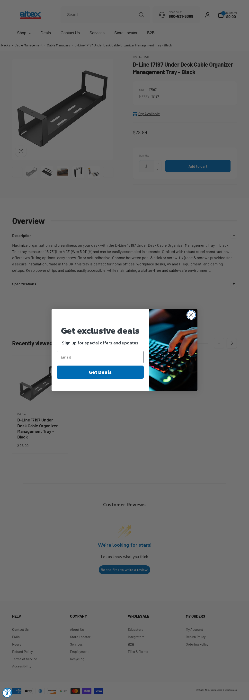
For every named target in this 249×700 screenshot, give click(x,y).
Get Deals (100, 372)
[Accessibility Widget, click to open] (7, 693)
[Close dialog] (191, 315)
